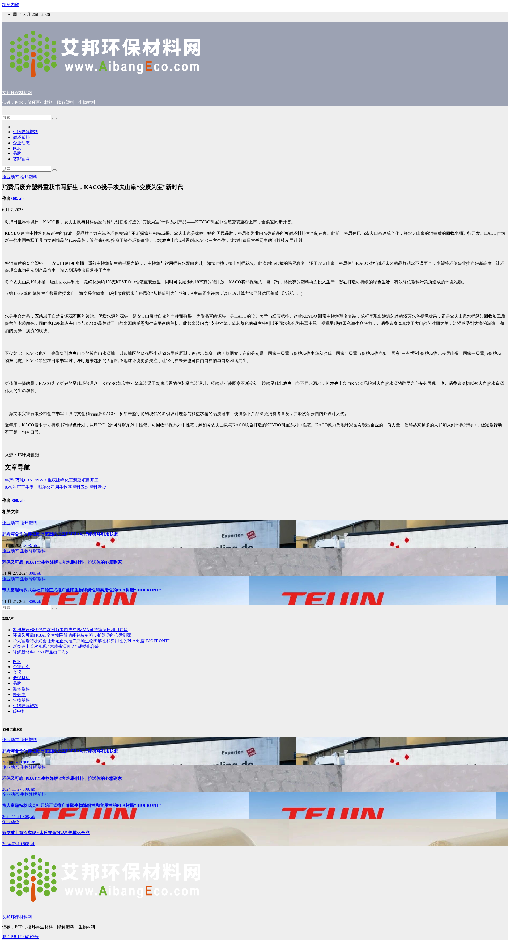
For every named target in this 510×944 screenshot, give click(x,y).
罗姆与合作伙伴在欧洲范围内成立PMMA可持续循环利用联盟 (60, 534)
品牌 (17, 153)
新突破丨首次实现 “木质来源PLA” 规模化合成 (56, 646)
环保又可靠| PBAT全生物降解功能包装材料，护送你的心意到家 (62, 562)
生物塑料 (21, 700)
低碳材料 (21, 678)
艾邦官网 (21, 159)
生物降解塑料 (25, 131)
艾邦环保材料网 (17, 92)
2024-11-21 (12, 816)
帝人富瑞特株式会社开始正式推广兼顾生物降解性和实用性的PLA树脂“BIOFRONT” (81, 590)
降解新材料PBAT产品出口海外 (41, 652)
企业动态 (21, 143)
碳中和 (19, 711)
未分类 (19, 694)
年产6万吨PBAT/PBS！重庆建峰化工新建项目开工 (52, 480)
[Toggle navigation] (4, 113)
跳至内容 (10, 4)
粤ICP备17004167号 (20, 936)
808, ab (17, 198)
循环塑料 (21, 137)
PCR (17, 148)
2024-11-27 (12, 789)
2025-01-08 (12, 762)
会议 (17, 672)
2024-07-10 (12, 843)
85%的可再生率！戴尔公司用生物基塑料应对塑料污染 (55, 487)
